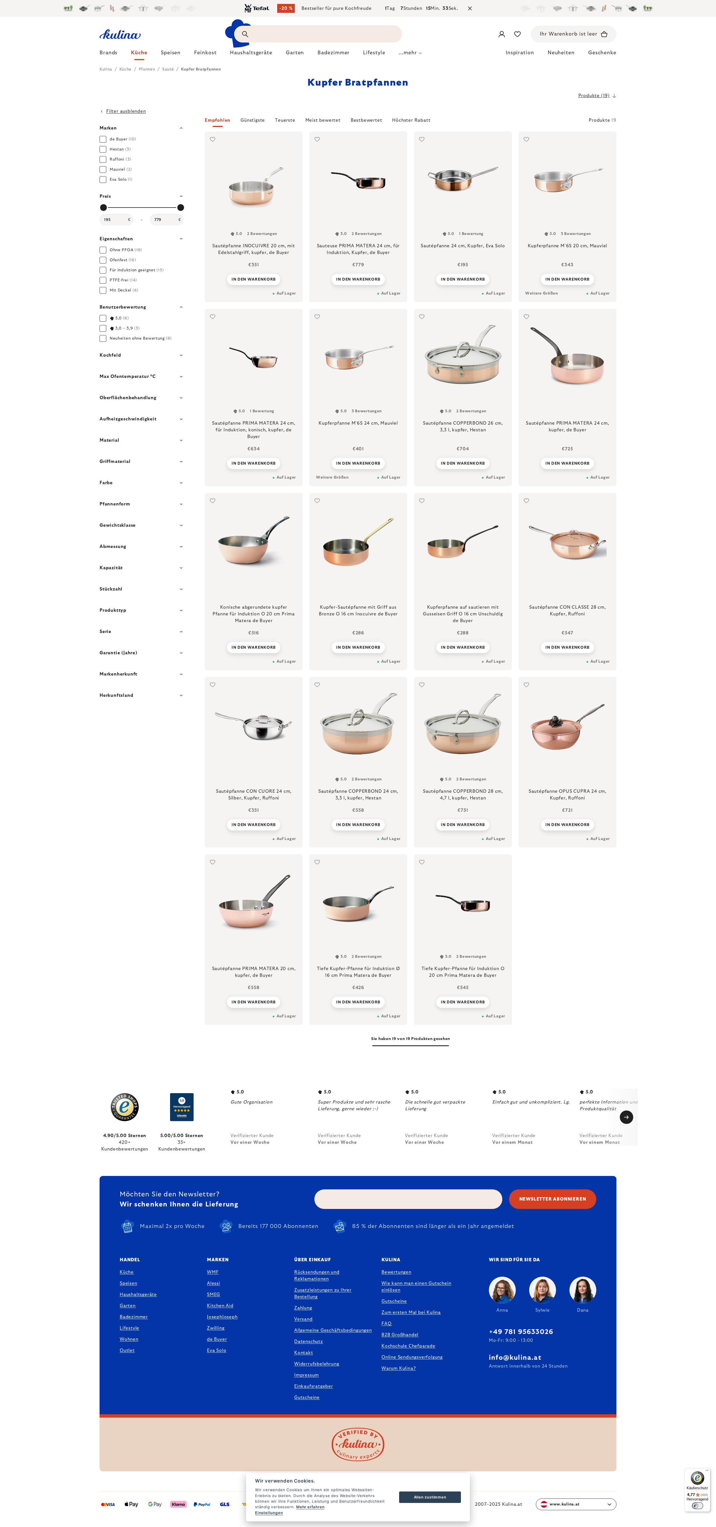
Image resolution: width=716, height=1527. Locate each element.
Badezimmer (134, 1317)
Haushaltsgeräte (138, 1294)
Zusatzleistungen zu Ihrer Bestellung (323, 1293)
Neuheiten (561, 52)
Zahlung (303, 1308)
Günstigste (253, 120)
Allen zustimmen (430, 1497)
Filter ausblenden (126, 111)
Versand (303, 1319)
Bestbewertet (366, 120)
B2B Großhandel (399, 1335)
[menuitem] (108, 54)
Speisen (128, 1283)
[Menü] (707, 1471)
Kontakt (303, 1352)
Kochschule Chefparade (408, 1346)
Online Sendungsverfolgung (412, 1357)
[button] (410, 122)
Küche (127, 1272)
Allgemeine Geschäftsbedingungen (333, 1330)
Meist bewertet (323, 120)
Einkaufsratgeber (313, 1386)
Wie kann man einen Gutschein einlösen (416, 1286)
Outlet (127, 1350)
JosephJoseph (222, 1317)
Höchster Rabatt (411, 120)
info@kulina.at (515, 1357)
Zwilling (215, 1328)
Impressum (306, 1375)
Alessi (213, 1283)
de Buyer (217, 1339)
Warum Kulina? (398, 1368)
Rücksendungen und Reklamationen (317, 1275)
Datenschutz (308, 1341)
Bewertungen (396, 1272)
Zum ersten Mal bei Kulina (411, 1312)
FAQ (386, 1323)
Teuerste (285, 120)
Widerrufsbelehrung (316, 1364)
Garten (128, 1306)
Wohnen (129, 1339)
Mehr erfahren (310, 1507)
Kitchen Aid (220, 1306)
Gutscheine (307, 1397)
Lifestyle (129, 1328)
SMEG (213, 1294)
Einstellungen (269, 1512)
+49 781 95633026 (521, 1332)
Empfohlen (217, 120)
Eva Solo (216, 1350)
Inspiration (520, 52)
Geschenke (602, 52)
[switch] (697, 1505)
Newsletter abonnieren (552, 1199)
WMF (212, 1272)
